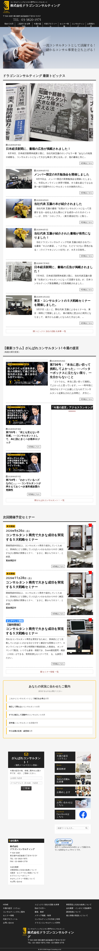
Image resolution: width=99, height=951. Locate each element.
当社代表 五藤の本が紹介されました (58, 204)
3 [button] (52, 65)
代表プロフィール (50, 25)
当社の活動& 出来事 (64, 780)
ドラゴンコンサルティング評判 (47, 923)
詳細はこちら (87, 163)
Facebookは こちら (64, 815)
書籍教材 (61, 769)
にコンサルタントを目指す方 (23, 723)
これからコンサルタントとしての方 (29, 698)
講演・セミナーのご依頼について (25, 873)
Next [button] (96, 47)
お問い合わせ (16, 881)
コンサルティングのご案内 (14, 912)
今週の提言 (37, 25)
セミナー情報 (64, 25)
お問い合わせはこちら (65, 803)
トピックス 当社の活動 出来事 (47, 904)
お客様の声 (91, 25)
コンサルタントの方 (24, 706)
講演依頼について (73, 912)
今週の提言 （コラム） (63, 757)
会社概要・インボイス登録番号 (79, 908)
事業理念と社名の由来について (24, 870)
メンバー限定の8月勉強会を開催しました (61, 174)
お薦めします (63, 792)
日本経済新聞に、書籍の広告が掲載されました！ (38, 148)
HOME (5, 904)
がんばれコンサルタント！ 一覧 (50, 500)
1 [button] (45, 65)
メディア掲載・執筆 (43, 915)
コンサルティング (78, 25)
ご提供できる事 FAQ (23, 25)
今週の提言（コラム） (12, 908)
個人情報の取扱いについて (77, 915)
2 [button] (49, 65)
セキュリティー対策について (23, 878)
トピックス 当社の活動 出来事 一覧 (50, 331)
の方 (20, 731)
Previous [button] (2, 47)
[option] (49, 47)
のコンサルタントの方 (27, 715)
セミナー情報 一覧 (51, 672)
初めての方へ (9, 25)
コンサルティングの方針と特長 (47, 919)
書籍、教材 (39, 912)
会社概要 (15, 867)
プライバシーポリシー (20, 876)
